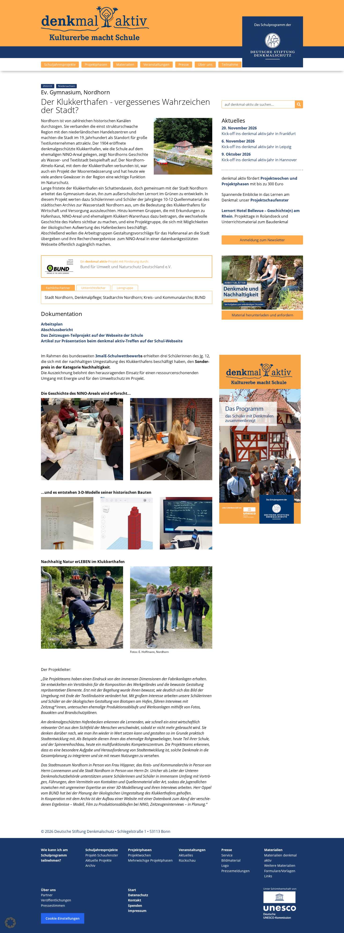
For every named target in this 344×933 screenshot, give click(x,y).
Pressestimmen (53, 905)
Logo (225, 865)
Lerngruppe (125, 288)
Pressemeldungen (235, 871)
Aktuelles (186, 855)
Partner (47, 895)
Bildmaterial (231, 860)
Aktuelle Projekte (98, 860)
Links (268, 876)
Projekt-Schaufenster (101, 855)
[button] (10, 922)
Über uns (205, 64)
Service (227, 855)
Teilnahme (230, 64)
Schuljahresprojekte (60, 64)
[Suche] (299, 104)
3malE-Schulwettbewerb (118, 356)
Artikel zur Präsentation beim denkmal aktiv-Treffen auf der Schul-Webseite (112, 341)
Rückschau (187, 860)
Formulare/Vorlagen (279, 871)
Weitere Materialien (279, 865)
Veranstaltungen (156, 64)
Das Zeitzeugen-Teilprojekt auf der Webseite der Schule (92, 335)
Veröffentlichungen (56, 900)
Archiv (90, 865)
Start (132, 890)
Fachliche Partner (58, 288)
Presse (184, 64)
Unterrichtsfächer (93, 288)
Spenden (135, 905)
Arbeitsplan (52, 324)
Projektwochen (139, 855)
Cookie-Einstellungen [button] (63, 918)
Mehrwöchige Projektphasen (150, 860)
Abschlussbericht (57, 329)
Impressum (137, 910)
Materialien (125, 64)
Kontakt (134, 900)
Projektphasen (96, 64)
